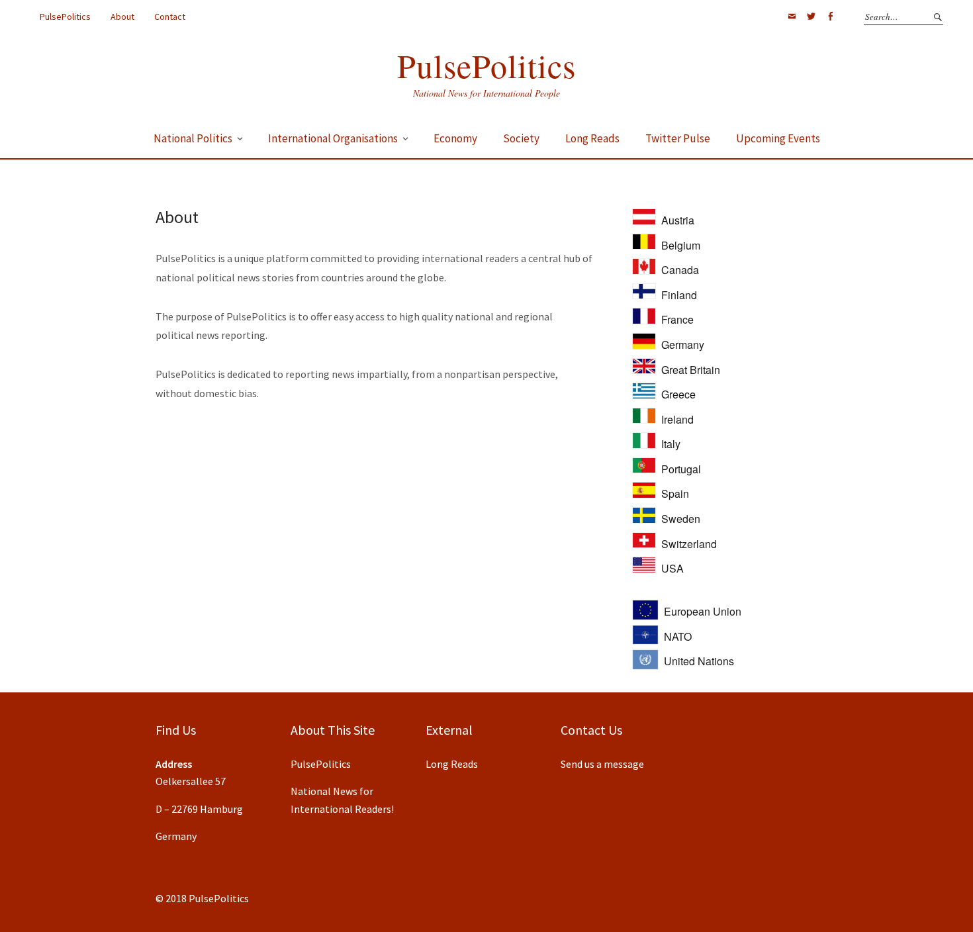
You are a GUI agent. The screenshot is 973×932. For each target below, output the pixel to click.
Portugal (681, 469)
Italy (670, 443)
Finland (679, 295)
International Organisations (333, 138)
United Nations (699, 661)
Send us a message (602, 763)
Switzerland (689, 543)
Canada (680, 269)
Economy (455, 138)
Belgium (680, 245)
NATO (678, 636)
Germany (682, 344)
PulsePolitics (65, 17)
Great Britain (690, 369)
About (122, 17)
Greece (678, 394)
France (677, 319)
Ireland (677, 419)
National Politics (193, 138)
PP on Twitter (811, 16)
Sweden (680, 518)
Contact (169, 17)
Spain (675, 493)
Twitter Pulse (677, 138)
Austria (677, 220)
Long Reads (592, 138)
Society (521, 138)
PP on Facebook (830, 16)
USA (672, 568)
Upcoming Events (778, 138)
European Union (702, 611)
